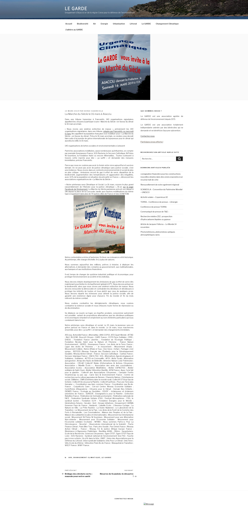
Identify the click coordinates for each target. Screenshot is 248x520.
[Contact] (149, 504)
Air (94, 24)
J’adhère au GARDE (74, 30)
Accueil (68, 24)
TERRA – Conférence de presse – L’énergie (159, 202)
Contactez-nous (148, 136)
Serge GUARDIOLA (93, 111)
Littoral (133, 24)
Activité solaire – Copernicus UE (154, 197)
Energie (104, 24)
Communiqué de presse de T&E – (155, 212)
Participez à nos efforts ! (152, 142)
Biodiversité (82, 24)
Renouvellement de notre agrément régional (160, 185)
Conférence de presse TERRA (153, 207)
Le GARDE (76, 8)
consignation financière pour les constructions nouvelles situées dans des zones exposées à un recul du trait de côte (162, 177)
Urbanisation (119, 24)
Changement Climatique (167, 24)
